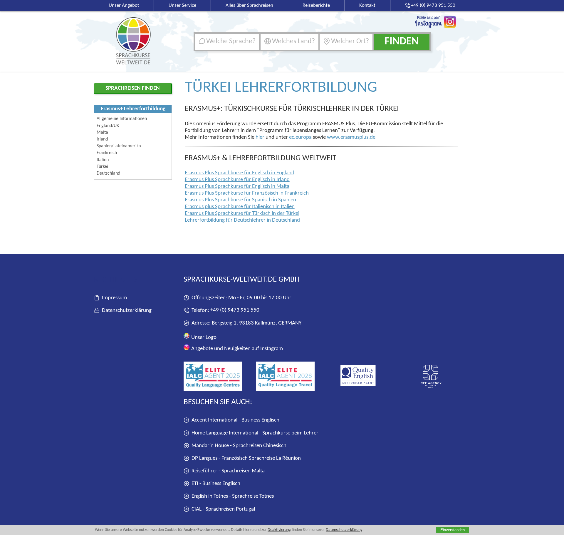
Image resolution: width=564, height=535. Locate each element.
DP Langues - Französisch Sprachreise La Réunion (246, 458)
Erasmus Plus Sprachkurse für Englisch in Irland (237, 180)
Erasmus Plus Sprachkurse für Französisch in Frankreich (247, 193)
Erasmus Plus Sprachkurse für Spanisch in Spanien (240, 200)
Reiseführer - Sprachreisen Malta (228, 471)
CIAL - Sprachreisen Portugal (223, 509)
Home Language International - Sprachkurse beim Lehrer (255, 433)
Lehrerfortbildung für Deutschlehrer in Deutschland (242, 220)
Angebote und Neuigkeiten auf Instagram (236, 349)
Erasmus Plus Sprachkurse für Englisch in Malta (237, 186)
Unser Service (182, 5)
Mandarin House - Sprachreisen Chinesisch (239, 445)
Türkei (102, 166)
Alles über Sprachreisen (249, 5)
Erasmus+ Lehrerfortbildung (133, 109)
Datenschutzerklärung (344, 530)
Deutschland (108, 173)
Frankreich (107, 153)
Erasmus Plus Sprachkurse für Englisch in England (239, 173)
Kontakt (367, 5)
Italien (103, 160)
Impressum (114, 297)
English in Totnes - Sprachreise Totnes (233, 496)
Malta (102, 132)
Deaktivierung (279, 530)
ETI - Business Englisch (216, 483)
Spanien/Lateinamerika (119, 146)
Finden (402, 41)
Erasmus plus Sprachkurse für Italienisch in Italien (240, 207)
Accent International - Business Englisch (235, 420)
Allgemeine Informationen (122, 118)
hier (260, 137)
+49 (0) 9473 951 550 (234, 310)
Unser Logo (203, 337)
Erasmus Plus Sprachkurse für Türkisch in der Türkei (242, 213)
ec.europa (300, 137)
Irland (102, 139)
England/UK (108, 125)
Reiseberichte (316, 5)
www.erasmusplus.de (350, 137)
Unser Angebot (124, 5)
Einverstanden (452, 530)
